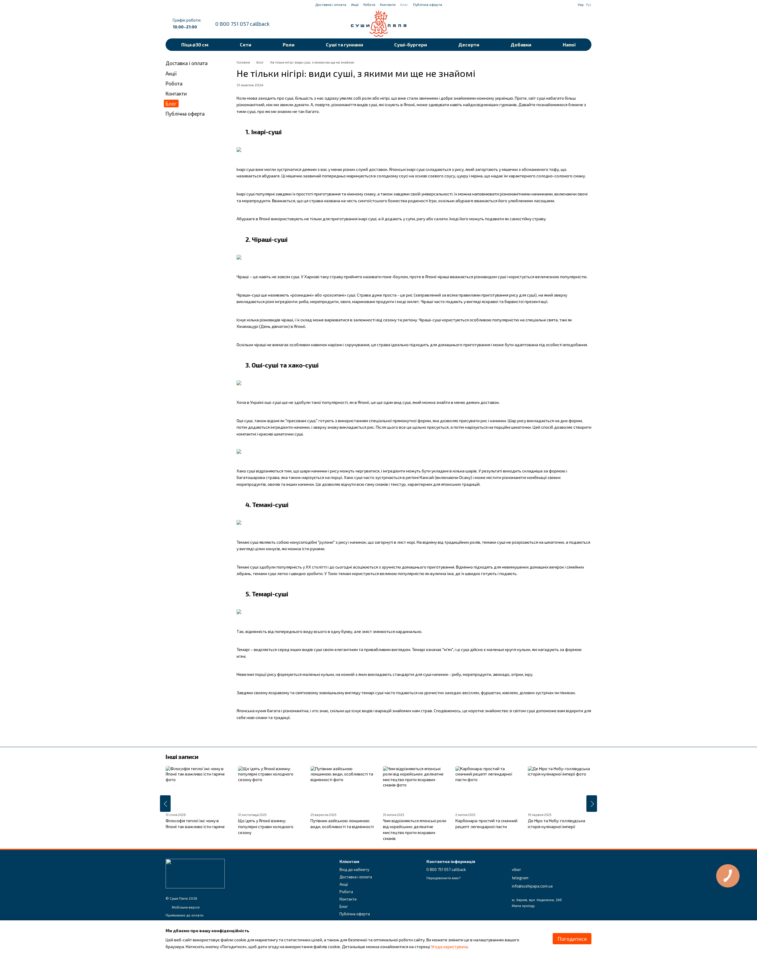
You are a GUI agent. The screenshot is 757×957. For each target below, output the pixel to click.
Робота (369, 4)
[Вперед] (591, 803)
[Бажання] (556, 23)
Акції (355, 4)
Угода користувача (449, 946)
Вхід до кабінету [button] (354, 869)
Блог (404, 4)
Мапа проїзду (523, 905)
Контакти (388, 4)
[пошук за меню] (540, 23)
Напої (569, 44)
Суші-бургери (410, 44)
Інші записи (182, 756)
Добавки (521, 44)
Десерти (468, 44)
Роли (289, 44)
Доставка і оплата (330, 4)
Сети (245, 44)
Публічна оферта (427, 4)
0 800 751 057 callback (242, 23)
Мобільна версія (185, 907)
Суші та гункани (344, 44)
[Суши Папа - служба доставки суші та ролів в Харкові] (195, 873)
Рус (588, 4)
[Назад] (165, 803)
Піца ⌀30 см (194, 44)
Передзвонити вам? (443, 878)
